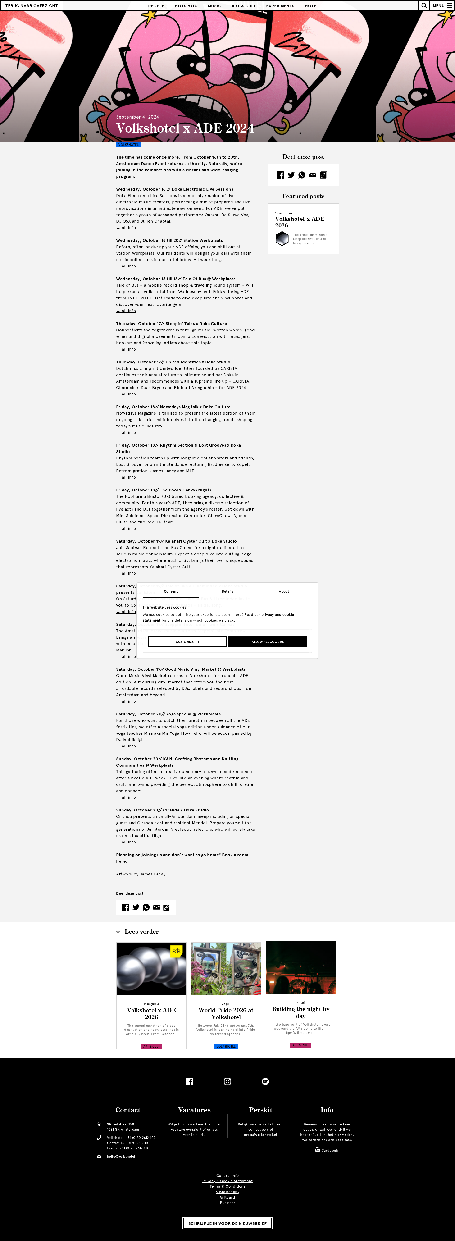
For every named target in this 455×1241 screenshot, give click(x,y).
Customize (185, 642)
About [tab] (284, 591)
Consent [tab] (171, 591)
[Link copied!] (166, 907)
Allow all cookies (268, 642)
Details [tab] (227, 591)
